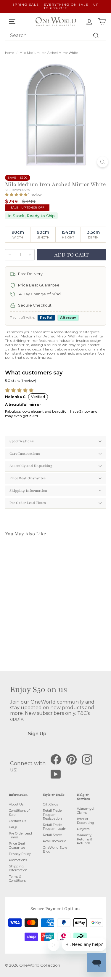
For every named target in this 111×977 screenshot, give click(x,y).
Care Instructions (24, 453)
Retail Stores (52, 835)
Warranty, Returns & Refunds (84, 839)
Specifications (21, 441)
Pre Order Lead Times (27, 502)
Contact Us (17, 821)
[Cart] (102, 21)
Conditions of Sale (19, 812)
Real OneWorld (54, 841)
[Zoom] (102, 161)
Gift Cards (50, 804)
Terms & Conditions (17, 878)
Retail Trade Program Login (54, 827)
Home (9, 53)
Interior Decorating (85, 821)
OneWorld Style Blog (55, 849)
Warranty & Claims (85, 811)
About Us (16, 804)
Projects (83, 829)
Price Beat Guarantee (27, 478)
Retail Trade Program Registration (52, 814)
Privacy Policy (20, 854)
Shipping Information (28, 490)
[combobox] (55, 35)
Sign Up (37, 733)
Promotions (18, 860)
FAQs (13, 827)
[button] (16, 194)
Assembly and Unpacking (30, 465)
